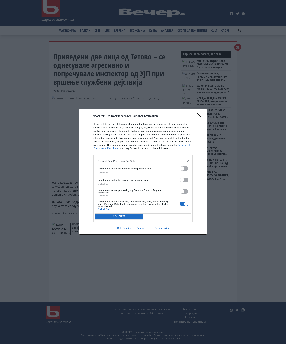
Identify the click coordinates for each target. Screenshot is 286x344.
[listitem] (143, 161)
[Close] (200, 116)
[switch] (184, 168)
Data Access (143, 228)
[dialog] (143, 172)
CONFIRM (119, 216)
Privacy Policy (162, 228)
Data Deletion (124, 228)
